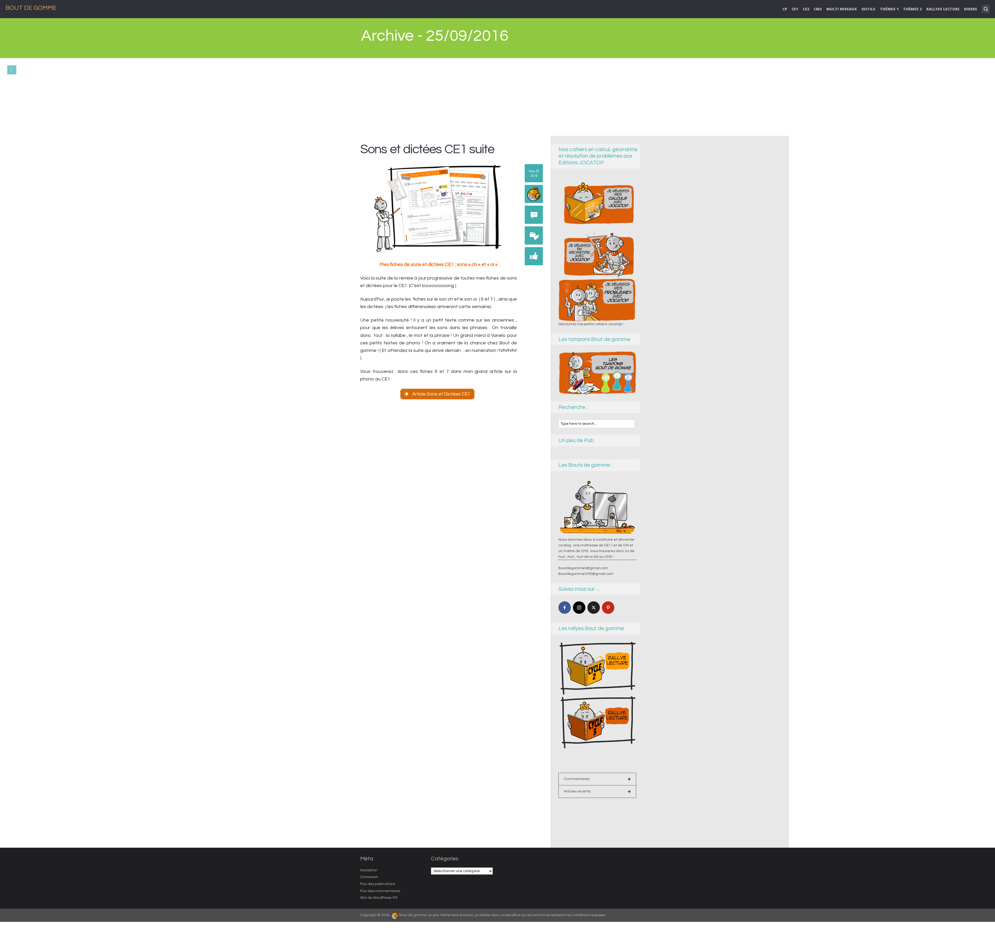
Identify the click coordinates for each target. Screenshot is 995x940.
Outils (868, 8)
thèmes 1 (889, 8)
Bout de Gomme (30, 8)
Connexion (369, 877)
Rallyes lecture (943, 8)
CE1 (795, 8)
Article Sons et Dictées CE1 (441, 394)
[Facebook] (564, 607)
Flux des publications (377, 884)
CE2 (806, 8)
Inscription (368, 870)
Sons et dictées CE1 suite (427, 149)
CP (785, 8)
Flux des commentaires (380, 891)
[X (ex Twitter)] (593, 607)
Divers (970, 8)
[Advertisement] (497, 97)
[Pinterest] (608, 607)
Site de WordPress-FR (378, 898)
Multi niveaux (841, 8)
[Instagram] (579, 607)
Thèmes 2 (912, 8)
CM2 (818, 8)
